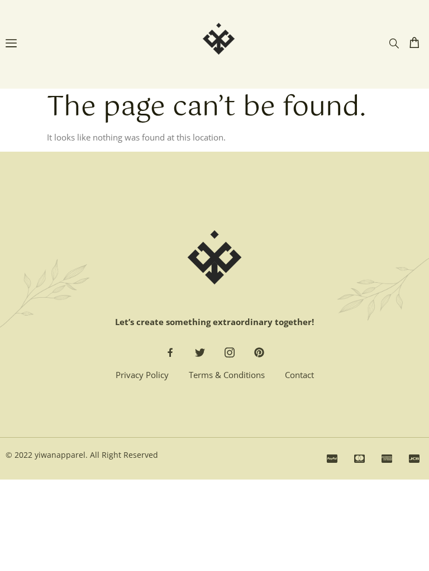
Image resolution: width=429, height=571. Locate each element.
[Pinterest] (259, 352)
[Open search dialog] (394, 43)
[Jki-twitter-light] (200, 352)
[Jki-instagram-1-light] (230, 352)
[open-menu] (11, 44)
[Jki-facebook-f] (170, 352)
